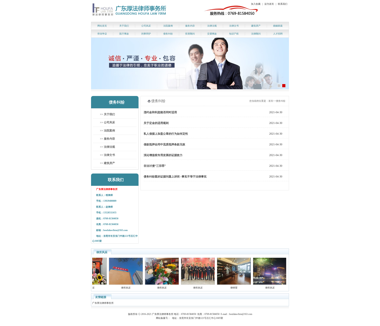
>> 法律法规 (107, 146)
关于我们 (124, 25)
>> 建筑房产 (107, 163)
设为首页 (269, 4)
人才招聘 (278, 33)
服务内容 (190, 25)
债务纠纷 (168, 33)
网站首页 (102, 25)
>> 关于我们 (107, 114)
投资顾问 (190, 33)
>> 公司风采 (107, 122)
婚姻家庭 (278, 25)
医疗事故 (124, 33)
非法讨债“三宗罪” (155, 165)
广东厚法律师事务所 (103, 303)
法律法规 (212, 25)
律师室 (229, 287)
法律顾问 (256, 33)
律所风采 (121, 287)
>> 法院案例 (107, 130)
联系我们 (282, 4)
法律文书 (234, 25)
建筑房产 (256, 25)
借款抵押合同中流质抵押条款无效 (164, 144)
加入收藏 (255, 4)
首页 (270, 101)
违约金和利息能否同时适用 (160, 112)
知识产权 (234, 33)
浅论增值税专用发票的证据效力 (163, 155)
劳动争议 (102, 33)
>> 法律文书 (107, 154)
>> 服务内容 (107, 138)
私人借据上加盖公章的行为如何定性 (166, 133)
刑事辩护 (146, 33)
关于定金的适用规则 (156, 123)
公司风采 (146, 25)
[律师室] (230, 284)
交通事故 (212, 33)
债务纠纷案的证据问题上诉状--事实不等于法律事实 (175, 176)
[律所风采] (121, 284)
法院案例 (168, 25)
